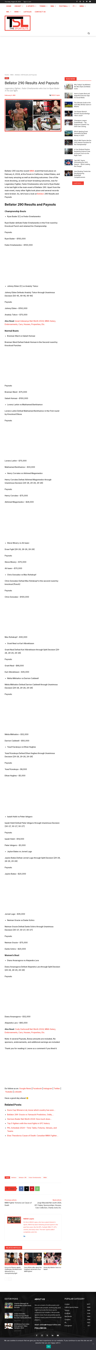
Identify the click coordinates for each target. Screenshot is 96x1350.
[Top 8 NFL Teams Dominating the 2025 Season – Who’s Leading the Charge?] (69, 162)
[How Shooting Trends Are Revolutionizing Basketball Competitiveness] (69, 173)
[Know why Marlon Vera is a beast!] (52, 1259)
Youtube (9, 1092)
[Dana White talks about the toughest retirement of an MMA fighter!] (33, 1259)
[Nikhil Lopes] (14, 1227)
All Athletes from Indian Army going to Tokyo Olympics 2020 (21, 1326)
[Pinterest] (32, 1188)
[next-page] (9, 1279)
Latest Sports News (11, 1264)
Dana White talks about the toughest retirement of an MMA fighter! (33, 1269)
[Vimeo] (86, 1)
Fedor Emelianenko (35, 1177)
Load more (77, 183)
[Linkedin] (24, 1236)
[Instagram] (80, 1)
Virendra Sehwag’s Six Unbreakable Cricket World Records (22, 1305)
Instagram (47, 1088)
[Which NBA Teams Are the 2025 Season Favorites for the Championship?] (69, 142)
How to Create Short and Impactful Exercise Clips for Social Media (82, 95)
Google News (25, 1088)
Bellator (40, 194)
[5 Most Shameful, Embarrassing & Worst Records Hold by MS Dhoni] (9, 1316)
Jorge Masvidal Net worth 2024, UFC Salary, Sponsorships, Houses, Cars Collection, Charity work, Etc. (48, 1205)
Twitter (57, 1088)
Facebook (37, 1088)
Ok (49, 1346)
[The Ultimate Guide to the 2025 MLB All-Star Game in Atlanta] (69, 104)
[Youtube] (90, 1)
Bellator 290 (22, 1177)
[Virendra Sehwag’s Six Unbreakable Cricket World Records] (9, 1305)
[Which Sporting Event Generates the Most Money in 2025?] (69, 133)
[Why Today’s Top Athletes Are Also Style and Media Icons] (69, 86)
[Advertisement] (48, 53)
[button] (88, 33)
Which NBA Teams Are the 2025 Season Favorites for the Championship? (82, 142)
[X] (83, 1)
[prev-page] (6, 1279)
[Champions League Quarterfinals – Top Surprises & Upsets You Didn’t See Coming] (69, 122)
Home (7, 75)
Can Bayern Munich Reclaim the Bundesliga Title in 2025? (82, 113)
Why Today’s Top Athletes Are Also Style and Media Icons (82, 87)
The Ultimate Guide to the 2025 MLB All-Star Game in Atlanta (82, 105)
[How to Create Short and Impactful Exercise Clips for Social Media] (69, 95)
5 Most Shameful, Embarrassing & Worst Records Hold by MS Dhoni (22, 1316)
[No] (93, 1344)
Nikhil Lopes (55, 95)
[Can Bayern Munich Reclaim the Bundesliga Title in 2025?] (69, 113)
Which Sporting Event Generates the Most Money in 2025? (81, 133)
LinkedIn (18, 1092)
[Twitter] (47, 1335)
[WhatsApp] (37, 1188)
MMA (12, 75)
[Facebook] (77, 1)
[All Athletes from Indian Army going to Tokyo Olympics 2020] (9, 1326)
